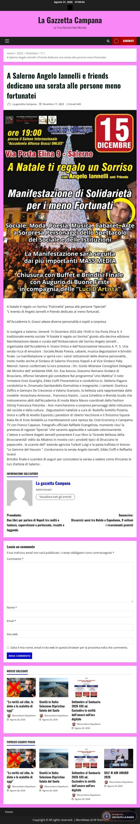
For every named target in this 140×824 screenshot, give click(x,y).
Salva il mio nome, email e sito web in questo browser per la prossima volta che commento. (69, 647)
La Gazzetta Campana (70, 19)
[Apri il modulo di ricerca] (108, 41)
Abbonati (128, 41)
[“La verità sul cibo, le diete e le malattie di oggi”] (21, 687)
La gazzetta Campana (24, 104)
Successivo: (102, 520)
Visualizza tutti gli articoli (55, 497)
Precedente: (35, 522)
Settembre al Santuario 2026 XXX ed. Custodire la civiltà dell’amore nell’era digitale (86, 710)
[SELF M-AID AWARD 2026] (118, 758)
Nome (12, 607)
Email (11, 621)
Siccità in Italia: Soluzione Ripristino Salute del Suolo (52, 706)
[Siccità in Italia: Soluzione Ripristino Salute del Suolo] (53, 687)
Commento (15, 559)
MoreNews (83, 820)
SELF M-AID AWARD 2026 (116, 774)
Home (9, 812)
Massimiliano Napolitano (24, 715)
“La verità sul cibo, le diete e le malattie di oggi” (20, 706)
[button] (7, 40)
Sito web (12, 634)
